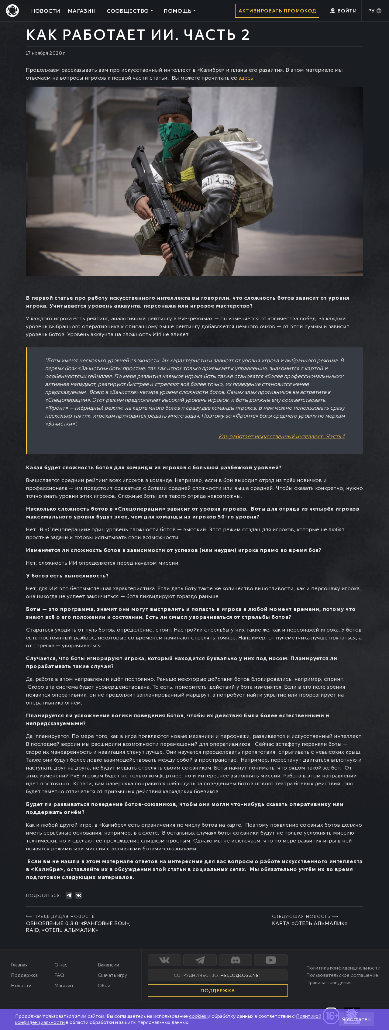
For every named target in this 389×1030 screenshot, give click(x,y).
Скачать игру (112, 975)
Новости (21, 985)
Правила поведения (329, 982)
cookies (198, 1016)
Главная (19, 965)
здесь (246, 77)
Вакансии (108, 965)
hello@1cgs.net (240, 975)
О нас (60, 965)
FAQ (59, 975)
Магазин (63, 985)
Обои (104, 985)
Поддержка (24, 975)
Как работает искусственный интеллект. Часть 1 (282, 436)
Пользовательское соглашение (342, 975)
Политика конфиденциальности (343, 968)
